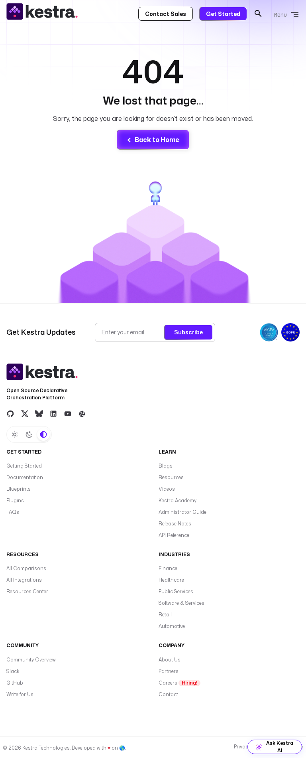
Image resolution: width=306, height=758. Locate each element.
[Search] (258, 13)
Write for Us (19, 694)
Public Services (176, 591)
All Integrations (24, 579)
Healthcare (171, 579)
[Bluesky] (39, 413)
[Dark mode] (29, 434)
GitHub (14, 682)
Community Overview (31, 659)
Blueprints (18, 489)
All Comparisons (26, 568)
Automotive (172, 626)
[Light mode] (14, 434)
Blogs (166, 465)
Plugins (15, 500)
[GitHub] (10, 413)
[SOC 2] (269, 332)
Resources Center (27, 591)
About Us (169, 659)
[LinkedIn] (53, 413)
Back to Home (157, 139)
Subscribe (188, 332)
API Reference (174, 535)
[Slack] (82, 413)
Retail (165, 614)
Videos (167, 489)
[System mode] (43, 434)
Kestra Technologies (46, 747)
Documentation (24, 477)
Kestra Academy (177, 500)
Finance (168, 568)
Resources (171, 477)
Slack (13, 671)
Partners (168, 671)
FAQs (12, 512)
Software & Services (181, 603)
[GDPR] (290, 332)
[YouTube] (68, 413)
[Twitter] (25, 413)
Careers (178, 682)
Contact (168, 694)
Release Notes (175, 523)
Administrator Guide (182, 512)
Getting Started (24, 465)
